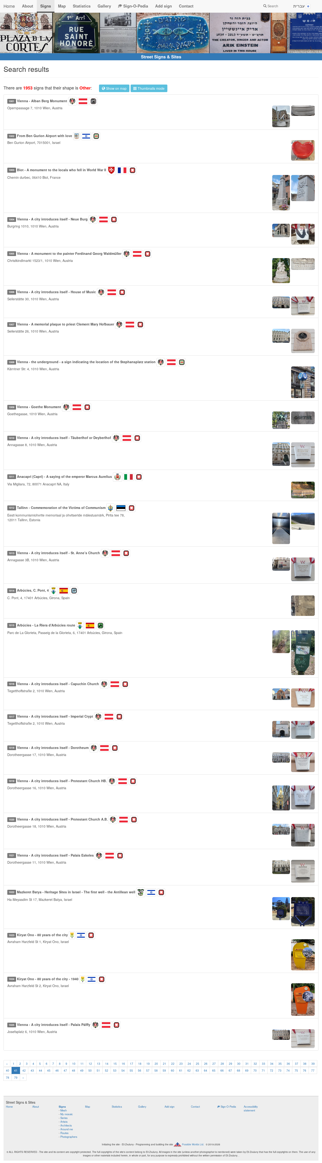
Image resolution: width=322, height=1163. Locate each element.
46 (57, 1070)
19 (148, 1063)
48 (73, 1070)
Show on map (116, 88)
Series (64, 1118)
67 (230, 1070)
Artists (64, 1121)
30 (238, 1063)
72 (271, 1070)
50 (90, 1070)
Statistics (82, 6)
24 (189, 1063)
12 (90, 1063)
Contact (186, 6)
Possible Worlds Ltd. (193, 1144)
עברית (299, 6)
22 (172, 1063)
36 (288, 1063)
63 (197, 1070)
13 (98, 1063)
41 (15, 1070)
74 (288, 1070)
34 (271, 1063)
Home (9, 6)
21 (164, 1063)
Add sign (163, 6)
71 (263, 1070)
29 (230, 1063)
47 (65, 1070)
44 (40, 1070)
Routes (64, 1133)
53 (114, 1070)
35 (280, 1063)
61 (180, 1070)
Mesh (63, 1110)
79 (15, 1077)
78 (7, 1077)
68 (238, 1070)
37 (296, 1063)
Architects (66, 1125)
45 (48, 1070)
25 (197, 1063)
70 (255, 1070)
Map (62, 6)
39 (313, 1063)
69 (246, 1070)
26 (205, 1063)
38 (304, 1063)
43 (32, 1070)
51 (98, 1070)
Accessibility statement (251, 1108)
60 (172, 1070)
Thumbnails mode (151, 88)
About (27, 6)
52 (106, 1070)
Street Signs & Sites (161, 57)
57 (147, 1070)
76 (304, 1070)
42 (24, 1070)
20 (156, 1063)
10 (73, 1063)
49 (81, 1070)
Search (272, 6)
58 (156, 1070)
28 (222, 1063)
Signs (45, 6)
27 (214, 1063)
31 (247, 1063)
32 (255, 1063)
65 (213, 1070)
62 (189, 1070)
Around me (66, 1129)
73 (279, 1070)
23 (181, 1063)
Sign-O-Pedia (135, 6)
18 (139, 1063)
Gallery (104, 6)
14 (106, 1063)
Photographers (68, 1137)
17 (131, 1063)
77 (312, 1070)
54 (123, 1070)
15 (115, 1063)
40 (7, 1070)
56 (139, 1070)
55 (131, 1070)
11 (82, 1063)
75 (296, 1070)
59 (164, 1070)
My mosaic (66, 1114)
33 (263, 1063)
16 (123, 1063)
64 (205, 1070)
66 (222, 1070)
